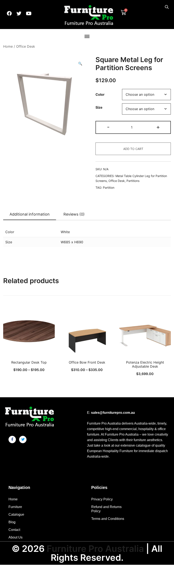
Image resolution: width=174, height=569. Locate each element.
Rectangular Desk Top (29, 362)
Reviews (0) (74, 214)
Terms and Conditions (107, 519)
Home (8, 46)
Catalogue (16, 514)
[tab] (29, 214)
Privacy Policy (102, 499)
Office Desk (25, 46)
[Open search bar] (167, 7)
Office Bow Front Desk (87, 362)
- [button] (108, 126)
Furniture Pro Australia (95, 548)
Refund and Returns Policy (106, 509)
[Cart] (123, 12)
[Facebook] (9, 13)
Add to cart (133, 149)
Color (100, 95)
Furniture (15, 507)
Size (98, 107)
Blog (11, 522)
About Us (15, 537)
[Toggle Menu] (87, 36)
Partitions (132, 181)
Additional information (30, 214)
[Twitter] (19, 13)
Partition (108, 187)
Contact (14, 530)
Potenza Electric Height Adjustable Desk (145, 364)
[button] (80, 63)
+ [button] (158, 126)
